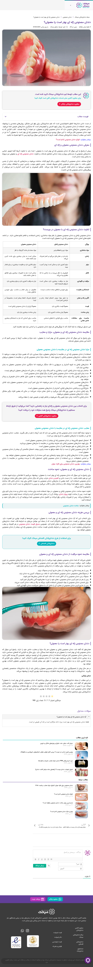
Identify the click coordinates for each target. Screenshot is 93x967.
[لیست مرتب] (45, 859)
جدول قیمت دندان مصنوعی (29, 524)
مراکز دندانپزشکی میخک (78, 936)
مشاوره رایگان (53, 899)
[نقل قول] (51, 859)
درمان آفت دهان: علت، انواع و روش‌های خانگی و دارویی (56, 743)
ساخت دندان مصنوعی (71, 505)
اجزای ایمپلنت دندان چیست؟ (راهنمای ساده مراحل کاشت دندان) (54, 769)
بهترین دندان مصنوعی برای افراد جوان (66, 464)
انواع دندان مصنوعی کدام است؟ (68, 139)
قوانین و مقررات (57, 946)
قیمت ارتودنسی (57, 942)
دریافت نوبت (36, 899)
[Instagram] (27, 931)
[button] (5, 116)
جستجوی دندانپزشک (80, 950)
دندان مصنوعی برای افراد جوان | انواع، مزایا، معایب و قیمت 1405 (54, 785)
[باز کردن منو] (70, 5)
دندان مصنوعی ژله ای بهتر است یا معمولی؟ (46, 17)
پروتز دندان (63, 494)
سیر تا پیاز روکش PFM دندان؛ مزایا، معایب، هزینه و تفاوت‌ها (55, 761)
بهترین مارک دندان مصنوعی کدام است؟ (61, 811)
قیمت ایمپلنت (57, 932)
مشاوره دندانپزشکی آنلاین (47, 416)
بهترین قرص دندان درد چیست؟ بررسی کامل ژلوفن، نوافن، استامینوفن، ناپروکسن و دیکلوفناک (46, 752)
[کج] (38, 859)
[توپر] (35, 859)
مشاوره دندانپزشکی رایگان (70, 104)
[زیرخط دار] (41, 859)
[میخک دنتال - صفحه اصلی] (82, 5)
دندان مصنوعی (67, 17)
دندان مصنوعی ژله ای (25, 153)
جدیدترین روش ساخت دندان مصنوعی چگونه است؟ (58, 803)
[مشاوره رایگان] (60, 899)
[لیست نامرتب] (48, 859)
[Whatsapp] (22, 931)
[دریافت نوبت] (42, 899)
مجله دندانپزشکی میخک (82, 17)
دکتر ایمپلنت (58, 937)
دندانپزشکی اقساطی (47, 543)
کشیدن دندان (54, 478)
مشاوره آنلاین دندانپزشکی (79, 929)
